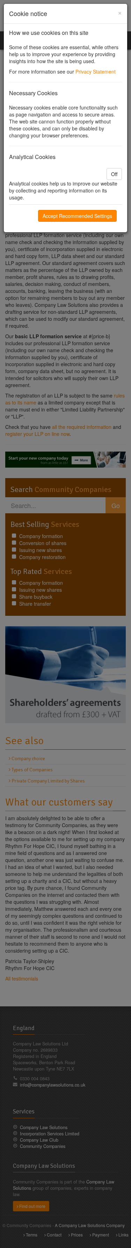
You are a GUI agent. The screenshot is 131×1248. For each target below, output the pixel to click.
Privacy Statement (95, 71)
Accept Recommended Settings (77, 215)
